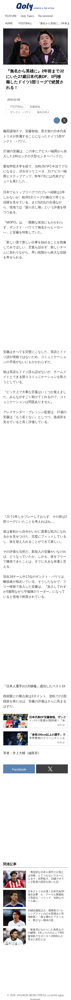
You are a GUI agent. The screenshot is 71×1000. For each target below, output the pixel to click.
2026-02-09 (13, 99)
